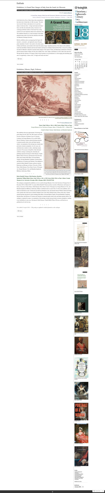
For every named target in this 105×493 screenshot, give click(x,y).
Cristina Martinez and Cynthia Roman (80, 379)
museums (76, 97)
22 (79, 66)
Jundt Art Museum (68, 12)
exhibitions (31, 10)
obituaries (76, 101)
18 (84, 65)
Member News (77, 95)
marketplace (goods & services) (81, 94)
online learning (77, 104)
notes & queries (77, 100)
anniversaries (77, 74)
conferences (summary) (79, 81)
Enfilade (20, 3)
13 (75, 65)
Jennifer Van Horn (78, 354)
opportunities (77, 107)
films (75, 87)
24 (82, 66)
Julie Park (76, 267)
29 (79, 67)
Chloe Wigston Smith (78, 173)
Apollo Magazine (78, 471)
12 (86, 64)
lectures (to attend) (78, 93)
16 (81, 65)
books (22, 10)
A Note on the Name (78, 54)
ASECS (76, 122)
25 (84, 66)
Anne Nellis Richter (78, 291)
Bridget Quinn (77, 420)
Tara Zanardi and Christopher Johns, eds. (80, 243)
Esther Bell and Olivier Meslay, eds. (80, 333)
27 (75, 67)
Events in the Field (79, 478)
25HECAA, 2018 (77, 120)
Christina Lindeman (78, 443)
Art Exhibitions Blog (79, 474)
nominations (77, 98)
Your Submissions (78, 56)
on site (75, 103)
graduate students (78, 88)
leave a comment (20, 64)
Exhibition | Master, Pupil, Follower (29, 69)
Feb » (79, 69)
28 (77, 67)
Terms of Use (77, 55)
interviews (76, 90)
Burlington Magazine (79, 477)
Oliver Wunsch (77, 466)
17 (82, 65)
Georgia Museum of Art (66, 122)
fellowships (76, 85)
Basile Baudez (77, 218)
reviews (76, 110)
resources (76, 109)
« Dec (75, 69)
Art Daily (76, 472)
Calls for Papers (77, 78)
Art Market (76, 75)
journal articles (77, 91)
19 (86, 65)
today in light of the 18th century (81, 116)
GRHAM (76, 479)
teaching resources (78, 113)
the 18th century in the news (80, 114)
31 (82, 67)
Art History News (78, 475)
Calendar (76, 125)
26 (86, 66)
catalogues (26, 10)
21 (77, 66)
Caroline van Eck (78, 312)
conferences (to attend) (79, 82)
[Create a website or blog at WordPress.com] (52, 491)
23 (81, 66)
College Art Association (79, 123)
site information (77, 111)
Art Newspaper (78, 476)
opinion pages (77, 106)
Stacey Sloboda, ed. (78, 197)
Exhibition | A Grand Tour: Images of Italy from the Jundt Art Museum (41, 7)
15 (79, 65)
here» (81, 24)
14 (77, 65)
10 (82, 64)
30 (81, 67)
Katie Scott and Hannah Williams (81, 149)
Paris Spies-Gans (78, 400)
